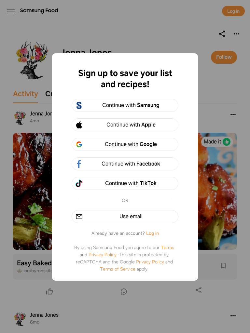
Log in (152, 233)
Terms (167, 247)
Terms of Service (117, 269)
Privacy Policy (103, 255)
